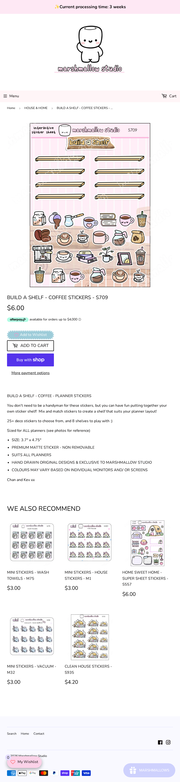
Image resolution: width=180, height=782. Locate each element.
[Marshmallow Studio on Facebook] (160, 743)
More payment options (30, 373)
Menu (14, 96)
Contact (39, 734)
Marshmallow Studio (33, 756)
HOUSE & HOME (36, 108)
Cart (172, 96)
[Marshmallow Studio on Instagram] (168, 743)
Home (11, 108)
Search (11, 734)
